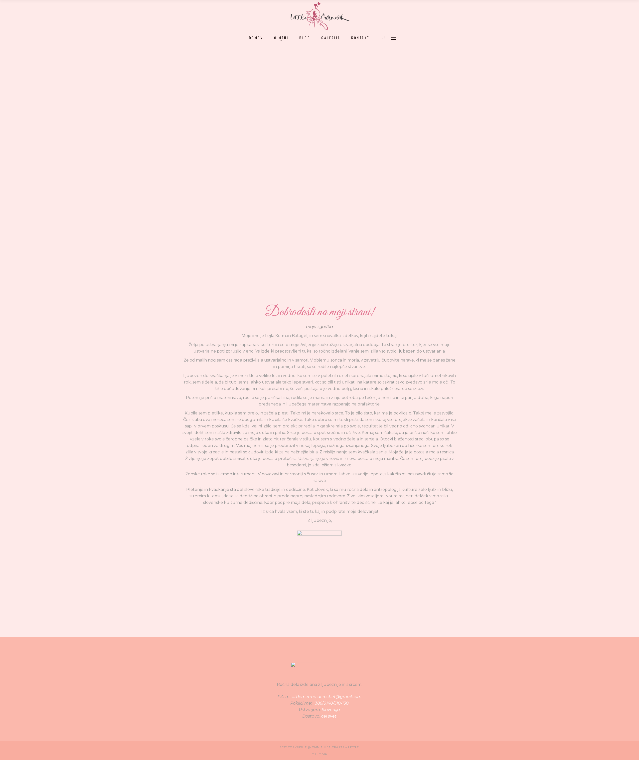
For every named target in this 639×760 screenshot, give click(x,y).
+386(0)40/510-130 (331, 703)
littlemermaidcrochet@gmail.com (326, 696)
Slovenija (331, 709)
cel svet (328, 716)
